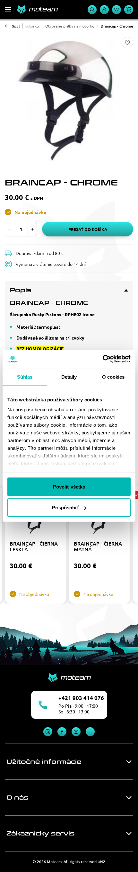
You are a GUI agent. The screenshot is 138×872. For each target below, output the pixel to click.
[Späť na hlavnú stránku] (37, 9)
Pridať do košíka (87, 229)
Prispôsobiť (65, 507)
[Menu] (8, 9)
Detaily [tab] (69, 376)
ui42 (101, 861)
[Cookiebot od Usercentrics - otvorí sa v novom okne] (102, 359)
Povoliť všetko (69, 486)
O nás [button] (17, 797)
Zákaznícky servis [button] (40, 833)
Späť (16, 26)
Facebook (61, 731)
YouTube (76, 731)
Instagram (47, 731)
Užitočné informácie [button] (43, 761)
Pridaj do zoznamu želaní (127, 42)
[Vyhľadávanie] (92, 9)
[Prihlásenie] (104, 9)
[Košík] (128, 9)
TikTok (90, 731)
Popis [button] (20, 290)
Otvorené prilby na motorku (69, 26)
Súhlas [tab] (25, 376)
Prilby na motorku (23, 26)
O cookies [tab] (113, 376)
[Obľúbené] (116, 9)
